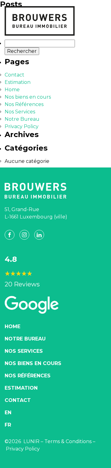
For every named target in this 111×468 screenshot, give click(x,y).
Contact (14, 75)
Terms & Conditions (68, 441)
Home (12, 89)
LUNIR (31, 441)
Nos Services (20, 112)
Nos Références (24, 104)
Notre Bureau (22, 119)
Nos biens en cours (28, 97)
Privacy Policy (22, 126)
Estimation (18, 82)
